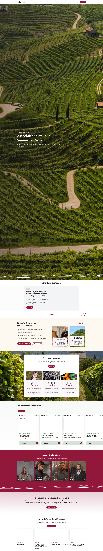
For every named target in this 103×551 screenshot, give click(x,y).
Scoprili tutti (21, 410)
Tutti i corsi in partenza (37, 343)
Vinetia (45, 2)
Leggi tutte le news (51, 525)
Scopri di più (51, 366)
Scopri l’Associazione (51, 507)
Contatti (69, 2)
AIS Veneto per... (51, 2)
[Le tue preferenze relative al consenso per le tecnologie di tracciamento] (101, 549)
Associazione (58, 2)
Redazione (64, 2)
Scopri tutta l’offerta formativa (24, 343)
